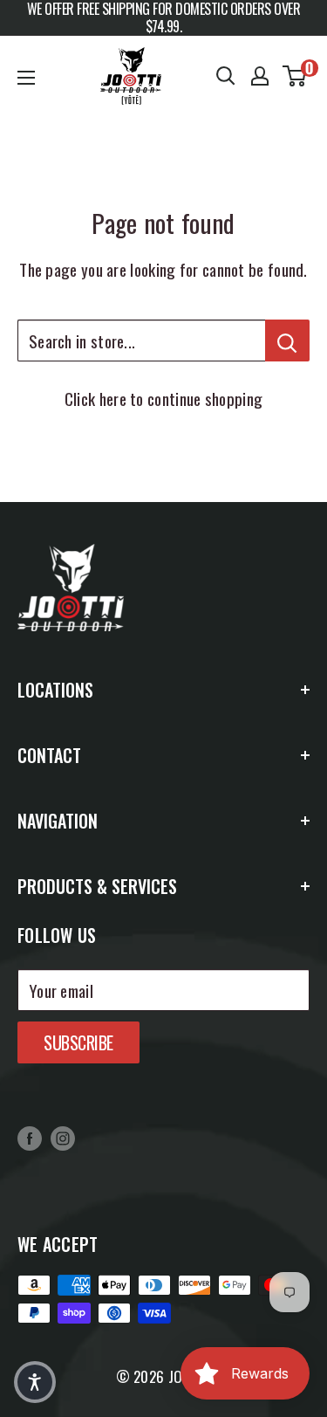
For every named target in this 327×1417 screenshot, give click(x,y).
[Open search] (225, 76)
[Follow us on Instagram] (63, 1138)
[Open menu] (26, 78)
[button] (35, 1382)
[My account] (260, 76)
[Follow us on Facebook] (29, 1138)
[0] (295, 75)
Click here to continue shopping (163, 398)
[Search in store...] (287, 340)
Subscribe (78, 1042)
